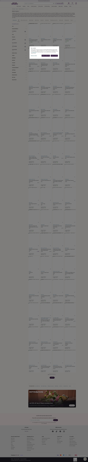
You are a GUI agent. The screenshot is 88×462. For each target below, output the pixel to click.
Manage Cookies (34, 55)
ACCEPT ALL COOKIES (54, 55)
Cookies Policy (34, 52)
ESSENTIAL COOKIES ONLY (46, 55)
